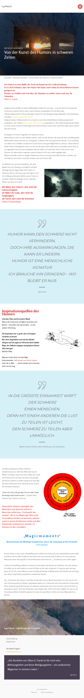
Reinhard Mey (7, 351)
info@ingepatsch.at (13, 651)
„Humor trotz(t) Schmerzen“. (23, 117)
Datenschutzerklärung (47, 692)
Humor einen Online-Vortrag (33, 123)
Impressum (34, 692)
